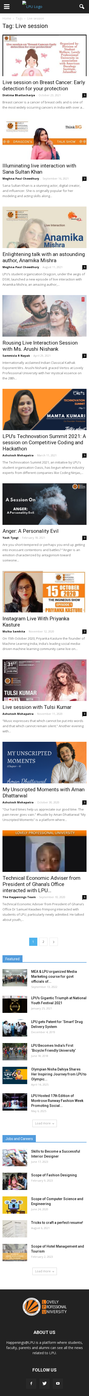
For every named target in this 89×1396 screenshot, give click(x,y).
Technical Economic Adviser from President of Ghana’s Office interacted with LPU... (41, 884)
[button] (82, 6)
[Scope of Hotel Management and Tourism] (14, 1252)
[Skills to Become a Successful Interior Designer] (14, 1157)
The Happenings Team (19, 897)
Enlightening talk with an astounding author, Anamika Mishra (43, 257)
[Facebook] (31, 1384)
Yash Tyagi (10, 537)
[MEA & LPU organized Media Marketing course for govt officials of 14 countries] (14, 977)
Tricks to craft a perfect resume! (57, 1223)
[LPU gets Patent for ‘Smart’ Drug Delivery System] (14, 1028)
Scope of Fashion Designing (54, 1175)
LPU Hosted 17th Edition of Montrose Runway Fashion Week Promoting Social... (57, 1101)
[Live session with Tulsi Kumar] (44, 680)
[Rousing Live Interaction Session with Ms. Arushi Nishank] (44, 316)
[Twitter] (44, 1384)
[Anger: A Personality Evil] (44, 504)
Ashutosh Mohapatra (18, 455)
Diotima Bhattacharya (18, 95)
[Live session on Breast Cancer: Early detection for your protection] (44, 55)
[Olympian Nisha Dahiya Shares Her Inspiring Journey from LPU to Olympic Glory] (14, 1075)
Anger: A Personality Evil (30, 531)
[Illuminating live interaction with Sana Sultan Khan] (44, 139)
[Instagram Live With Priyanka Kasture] (44, 591)
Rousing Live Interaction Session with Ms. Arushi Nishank (40, 346)
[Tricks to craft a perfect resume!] (14, 1228)
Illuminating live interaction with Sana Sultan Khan (39, 169)
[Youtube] (58, 1384)
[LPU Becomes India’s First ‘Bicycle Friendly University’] (14, 1051)
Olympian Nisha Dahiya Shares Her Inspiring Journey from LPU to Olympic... (59, 1074)
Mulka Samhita (13, 631)
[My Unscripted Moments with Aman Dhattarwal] (44, 762)
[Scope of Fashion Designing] (14, 1181)
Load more (43, 1123)
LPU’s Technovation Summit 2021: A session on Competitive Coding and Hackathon (44, 442)
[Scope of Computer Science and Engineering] (14, 1205)
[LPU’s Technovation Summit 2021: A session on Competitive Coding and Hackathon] (44, 409)
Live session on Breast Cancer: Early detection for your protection (43, 85)
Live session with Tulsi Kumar (36, 707)
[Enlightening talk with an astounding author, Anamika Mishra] (44, 227)
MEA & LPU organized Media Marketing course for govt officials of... (54, 976)
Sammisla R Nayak (16, 355)
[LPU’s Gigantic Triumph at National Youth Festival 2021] (14, 1004)
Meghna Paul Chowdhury (20, 178)
